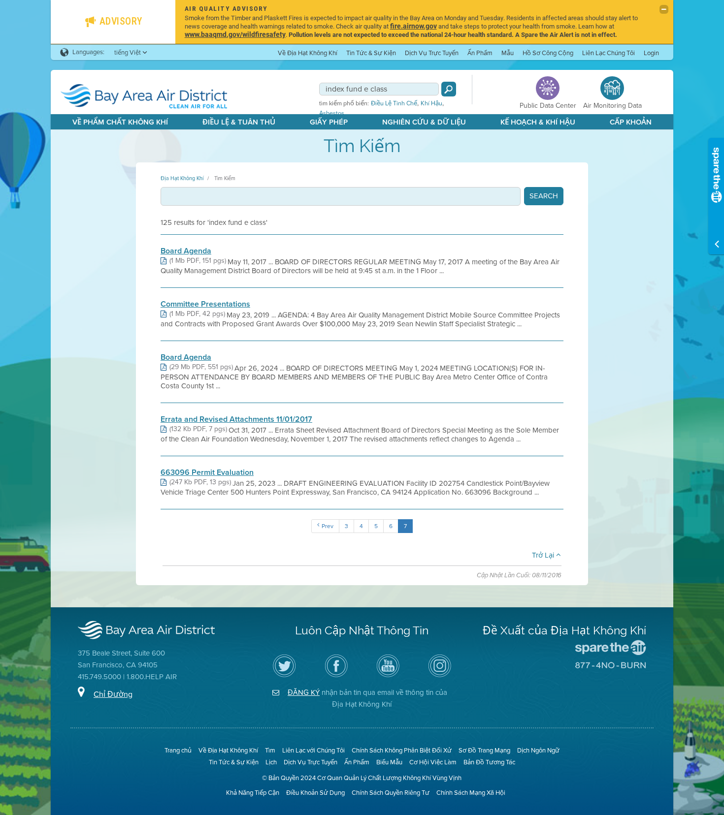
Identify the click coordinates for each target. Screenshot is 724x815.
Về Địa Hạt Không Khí (307, 53)
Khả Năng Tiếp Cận (252, 792)
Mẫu (507, 53)
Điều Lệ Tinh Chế (394, 103)
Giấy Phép (329, 122)
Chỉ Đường (113, 694)
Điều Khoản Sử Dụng (315, 792)
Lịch (271, 762)
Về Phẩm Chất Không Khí (120, 122)
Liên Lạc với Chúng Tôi (313, 750)
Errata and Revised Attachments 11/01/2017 (236, 419)
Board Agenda (186, 251)
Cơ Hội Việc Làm (433, 762)
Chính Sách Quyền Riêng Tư (390, 792)
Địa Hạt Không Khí (182, 178)
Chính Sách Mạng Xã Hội (470, 792)
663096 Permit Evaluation (207, 472)
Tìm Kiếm (224, 178)
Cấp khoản (631, 122)
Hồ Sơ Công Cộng (548, 53)
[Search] (448, 89)
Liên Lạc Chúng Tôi (608, 53)
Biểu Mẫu (389, 762)
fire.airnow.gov (413, 26)
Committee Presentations (205, 304)
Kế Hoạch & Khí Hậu (537, 122)
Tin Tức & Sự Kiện (371, 53)
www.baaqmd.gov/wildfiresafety (235, 34)
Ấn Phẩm (480, 53)
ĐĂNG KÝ (304, 692)
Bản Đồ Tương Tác (489, 762)
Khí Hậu (431, 103)
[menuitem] (307, 52)
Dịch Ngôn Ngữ (538, 750)
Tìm (270, 750)
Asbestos (331, 113)
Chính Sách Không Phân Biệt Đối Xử (402, 750)
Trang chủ (178, 750)
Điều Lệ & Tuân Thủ (238, 122)
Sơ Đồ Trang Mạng (484, 750)
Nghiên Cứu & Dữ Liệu (424, 122)
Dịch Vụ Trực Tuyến (432, 53)
